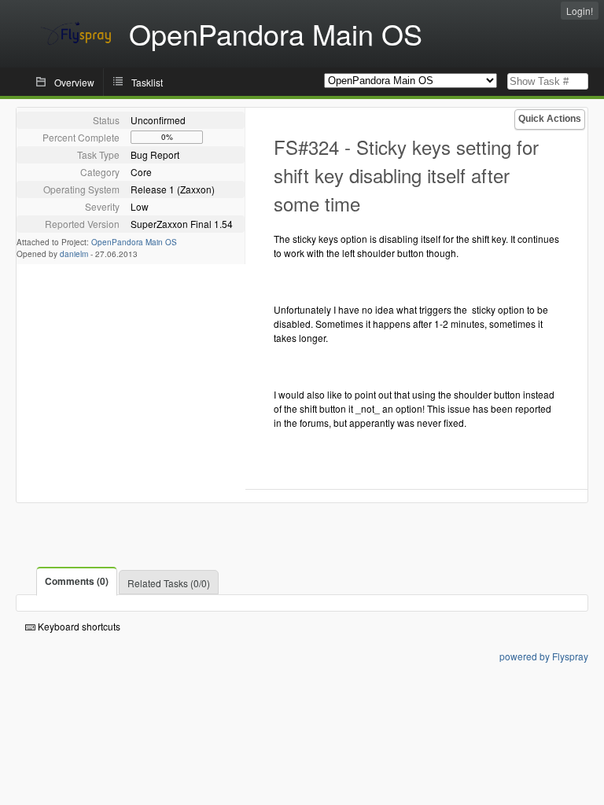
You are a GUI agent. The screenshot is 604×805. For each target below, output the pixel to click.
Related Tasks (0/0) (168, 583)
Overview (74, 82)
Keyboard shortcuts (77, 626)
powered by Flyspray (543, 656)
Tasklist (147, 82)
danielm (74, 253)
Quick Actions (549, 118)
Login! (579, 10)
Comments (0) (77, 581)
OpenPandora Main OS (134, 242)
